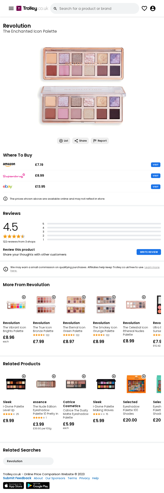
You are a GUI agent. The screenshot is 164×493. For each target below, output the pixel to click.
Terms (72, 478)
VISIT (156, 164)
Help (95, 478)
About (38, 478)
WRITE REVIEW (149, 252)
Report (102, 141)
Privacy (84, 478)
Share (83, 141)
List (66, 141)
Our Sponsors (55, 478)
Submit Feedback (17, 478)
